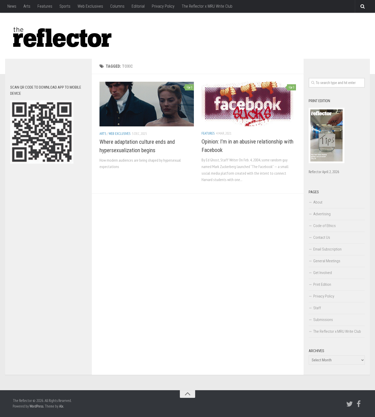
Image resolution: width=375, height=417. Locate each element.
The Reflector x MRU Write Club (207, 6)
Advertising (322, 214)
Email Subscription (327, 249)
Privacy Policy (163, 6)
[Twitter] (349, 404)
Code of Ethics (324, 225)
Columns (117, 6)
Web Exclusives (90, 6)
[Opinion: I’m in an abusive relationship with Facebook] (249, 104)
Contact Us (321, 237)
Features (45, 6)
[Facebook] (358, 404)
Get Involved (322, 272)
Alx (61, 406)
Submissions (323, 319)
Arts (26, 6)
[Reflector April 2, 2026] (326, 162)
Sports (64, 6)
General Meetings (326, 261)
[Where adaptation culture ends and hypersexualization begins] (146, 104)
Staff (317, 308)
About (317, 202)
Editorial (138, 6)
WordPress (36, 406)
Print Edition (322, 284)
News (11, 6)
